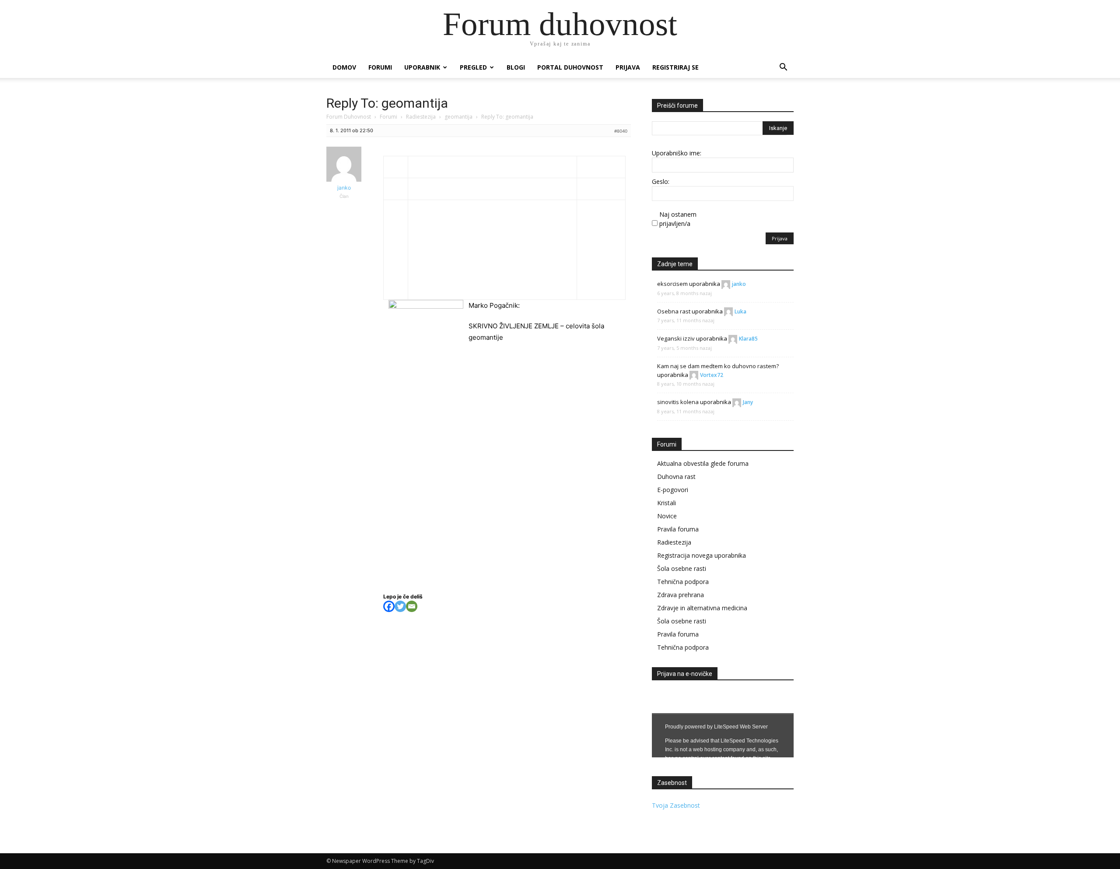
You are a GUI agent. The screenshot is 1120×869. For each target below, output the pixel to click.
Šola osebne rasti (681, 568)
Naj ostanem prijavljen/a (677, 219)
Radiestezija (421, 116)
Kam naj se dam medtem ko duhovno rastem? (718, 366)
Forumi (380, 67)
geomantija (458, 116)
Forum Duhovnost (348, 116)
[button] (783, 68)
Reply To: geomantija (387, 103)
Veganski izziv (676, 338)
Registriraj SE (675, 67)
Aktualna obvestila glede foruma (703, 463)
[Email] (411, 606)
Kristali (666, 503)
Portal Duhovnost (570, 67)
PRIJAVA (628, 67)
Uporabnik (422, 67)
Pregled (473, 67)
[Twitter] (400, 606)
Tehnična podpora (683, 581)
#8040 (620, 131)
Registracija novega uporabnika (701, 555)
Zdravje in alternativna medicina (702, 608)
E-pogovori (672, 490)
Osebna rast (673, 311)
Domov (344, 67)
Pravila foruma (678, 529)
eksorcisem (672, 284)
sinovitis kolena (678, 402)
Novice (667, 516)
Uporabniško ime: (676, 153)
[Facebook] (389, 606)
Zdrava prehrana (680, 595)
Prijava (780, 238)
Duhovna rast (676, 476)
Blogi (516, 67)
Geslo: (660, 181)
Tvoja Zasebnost (676, 805)
